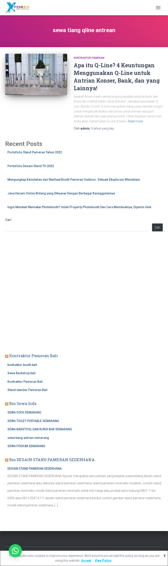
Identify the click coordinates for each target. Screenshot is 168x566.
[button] (15, 550)
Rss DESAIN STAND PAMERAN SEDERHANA (52, 459)
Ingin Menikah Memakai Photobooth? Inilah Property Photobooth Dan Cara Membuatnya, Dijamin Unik (79, 207)
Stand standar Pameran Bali (27, 390)
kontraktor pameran (89, 57)
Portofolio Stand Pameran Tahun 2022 (34, 152)
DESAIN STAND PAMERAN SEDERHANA (34, 468)
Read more (135, 121)
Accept (86, 560)
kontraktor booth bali (22, 365)
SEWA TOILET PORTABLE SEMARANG (33, 421)
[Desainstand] (18, 7)
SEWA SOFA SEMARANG (24, 412)
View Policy (103, 560)
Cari (8, 220)
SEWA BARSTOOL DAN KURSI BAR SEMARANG (39, 429)
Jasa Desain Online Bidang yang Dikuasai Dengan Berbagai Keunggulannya (61, 193)
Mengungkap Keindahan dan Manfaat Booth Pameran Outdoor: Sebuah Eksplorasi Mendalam (73, 179)
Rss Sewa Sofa (22, 403)
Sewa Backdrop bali (21, 373)
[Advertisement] (84, 292)
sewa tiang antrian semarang (28, 438)
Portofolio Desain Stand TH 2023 (30, 166)
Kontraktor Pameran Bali (33, 355)
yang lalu (102, 128)
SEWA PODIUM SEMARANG (26, 446)
